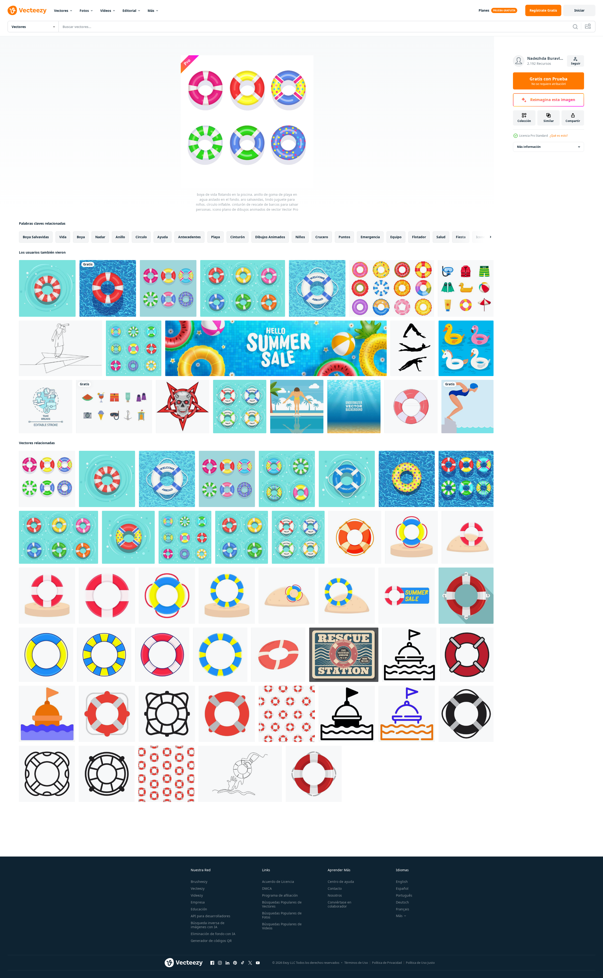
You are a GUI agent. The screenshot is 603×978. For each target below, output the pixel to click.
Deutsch (402, 902)
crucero (321, 237)
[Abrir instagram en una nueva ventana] (220, 963)
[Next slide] (486, 237)
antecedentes (189, 237)
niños (300, 237)
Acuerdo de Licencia (278, 881)
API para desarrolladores (210, 916)
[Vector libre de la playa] (114, 406)
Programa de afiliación (280, 895)
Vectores (61, 10)
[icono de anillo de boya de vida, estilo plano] (466, 596)
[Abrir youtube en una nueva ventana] (258, 963)
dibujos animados (270, 237)
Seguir (575, 63)
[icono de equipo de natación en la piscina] (466, 288)
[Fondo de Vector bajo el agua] (354, 406)
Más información (529, 147)
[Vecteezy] (27, 10)
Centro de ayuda (341, 881)
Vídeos (105, 10)
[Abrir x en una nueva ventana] (250, 963)
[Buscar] (575, 26)
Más (151, 10)
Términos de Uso (356, 962)
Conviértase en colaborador (339, 904)
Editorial (129, 10)
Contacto (335, 888)
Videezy (197, 895)
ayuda (162, 237)
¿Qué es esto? (559, 136)
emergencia (370, 237)
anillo (120, 237)
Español (402, 888)
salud (440, 237)
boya (81, 237)
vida (62, 237)
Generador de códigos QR (211, 940)
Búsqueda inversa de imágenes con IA (207, 925)
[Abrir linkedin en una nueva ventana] (227, 963)
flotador (419, 237)
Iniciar (579, 10)
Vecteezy (197, 888)
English (402, 881)
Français (402, 909)
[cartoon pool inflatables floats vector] (466, 348)
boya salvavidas (36, 237)
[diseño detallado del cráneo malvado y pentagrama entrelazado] (182, 406)
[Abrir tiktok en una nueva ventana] (243, 963)
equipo (396, 237)
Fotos (84, 10)
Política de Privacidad (387, 962)
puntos (344, 237)
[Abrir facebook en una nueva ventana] (212, 963)
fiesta (461, 237)
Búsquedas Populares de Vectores (282, 904)
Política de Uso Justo (420, 962)
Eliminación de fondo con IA (213, 933)
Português (404, 895)
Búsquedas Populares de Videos (282, 926)
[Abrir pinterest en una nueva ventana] (235, 963)
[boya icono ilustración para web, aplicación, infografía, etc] (409, 655)
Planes (484, 10)
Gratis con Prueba (548, 81)
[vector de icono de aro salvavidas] (467, 655)
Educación (199, 909)
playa (215, 237)
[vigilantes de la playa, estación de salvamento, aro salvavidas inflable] (343, 655)
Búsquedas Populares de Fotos (282, 915)
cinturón (237, 237)
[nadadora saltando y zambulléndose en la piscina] (467, 406)
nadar (100, 237)
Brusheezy (199, 881)
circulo (141, 237)
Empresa (198, 902)
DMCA (267, 888)
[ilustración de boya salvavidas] (411, 537)
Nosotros (335, 895)
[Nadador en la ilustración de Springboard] (296, 406)
